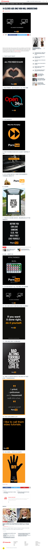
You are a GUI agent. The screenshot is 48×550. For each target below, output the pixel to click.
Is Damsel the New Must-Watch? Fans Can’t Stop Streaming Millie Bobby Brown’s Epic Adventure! (9, 537)
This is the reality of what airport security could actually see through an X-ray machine (41, 79)
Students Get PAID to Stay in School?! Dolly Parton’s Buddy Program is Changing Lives (11, 250)
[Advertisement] (17, 42)
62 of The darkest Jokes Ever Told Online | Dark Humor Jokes (40, 60)
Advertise (37, 541)
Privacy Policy (36, 1)
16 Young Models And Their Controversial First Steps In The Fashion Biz (36, 48)
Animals (17, 3)
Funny (8, 3)
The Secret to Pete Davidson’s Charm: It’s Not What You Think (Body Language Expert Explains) (24, 533)
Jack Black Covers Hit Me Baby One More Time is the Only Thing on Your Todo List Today (24, 535)
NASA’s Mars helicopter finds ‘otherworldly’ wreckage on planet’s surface (39, 67)
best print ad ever (17, 50)
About (31, 1)
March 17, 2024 (23, 250)
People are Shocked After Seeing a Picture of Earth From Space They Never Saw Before (40, 70)
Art (19, 3)
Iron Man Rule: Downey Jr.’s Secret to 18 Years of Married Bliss (9, 535)
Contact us (39, 1)
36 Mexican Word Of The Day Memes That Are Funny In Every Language (40, 57)
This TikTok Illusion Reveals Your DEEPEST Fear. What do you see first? (25, 249)
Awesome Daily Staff (11, 497)
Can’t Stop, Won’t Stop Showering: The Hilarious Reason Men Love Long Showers (41, 83)
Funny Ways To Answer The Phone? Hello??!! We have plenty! (40, 63)
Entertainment (3, 3)
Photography (12, 3)
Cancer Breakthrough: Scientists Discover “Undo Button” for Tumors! (41, 75)
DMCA (33, 1)
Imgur (6, 484)
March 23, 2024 (8, 251)
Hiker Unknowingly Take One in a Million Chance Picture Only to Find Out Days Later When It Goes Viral (40, 53)
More (22, 3)
